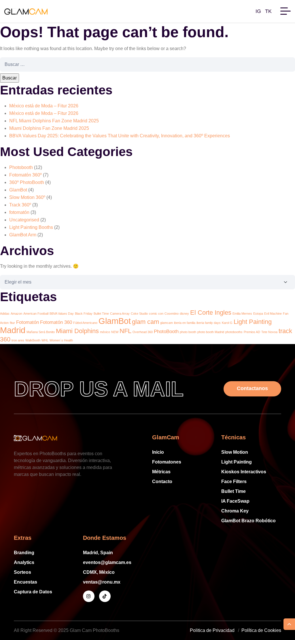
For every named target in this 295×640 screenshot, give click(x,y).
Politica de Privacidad (212, 630)
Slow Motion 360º (27, 197)
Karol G (227, 322)
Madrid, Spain (98, 552)
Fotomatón (27, 322)
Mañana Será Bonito (41, 332)
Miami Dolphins (77, 331)
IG (258, 11)
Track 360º (20, 204)
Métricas (161, 471)
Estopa (258, 313)
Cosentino (171, 313)
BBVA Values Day (62, 313)
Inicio (158, 452)
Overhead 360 (143, 332)
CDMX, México (99, 572)
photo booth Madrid (210, 332)
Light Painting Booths (31, 227)
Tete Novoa (269, 332)
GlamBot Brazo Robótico (248, 520)
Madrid (12, 330)
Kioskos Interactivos (243, 471)
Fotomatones (166, 461)
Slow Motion (234, 452)
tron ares (18, 340)
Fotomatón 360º (25, 174)
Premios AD (252, 332)
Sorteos (22, 572)
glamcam (166, 322)
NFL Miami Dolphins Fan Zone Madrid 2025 (54, 120)
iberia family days (208, 322)
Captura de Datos (33, 591)
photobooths (234, 332)
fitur (12, 322)
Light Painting (253, 321)
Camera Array (120, 313)
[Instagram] (88, 596)
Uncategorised (24, 219)
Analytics (24, 562)
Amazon (16, 313)
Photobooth (21, 167)
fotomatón (19, 212)
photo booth (188, 332)
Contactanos (252, 388)
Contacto (162, 481)
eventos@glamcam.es (107, 562)
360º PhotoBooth (26, 182)
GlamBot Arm (22, 234)
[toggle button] (285, 10)
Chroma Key (235, 510)
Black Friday (83, 313)
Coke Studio (139, 313)
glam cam (145, 321)
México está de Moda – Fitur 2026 (43, 105)
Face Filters (234, 481)
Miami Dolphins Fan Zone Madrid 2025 (49, 128)
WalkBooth (32, 340)
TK (268, 11)
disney (184, 313)
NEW (114, 332)
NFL (125, 331)
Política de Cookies (261, 630)
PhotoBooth (166, 331)
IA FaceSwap (235, 501)
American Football (35, 313)
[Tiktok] (105, 596)
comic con (156, 313)
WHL (44, 340)
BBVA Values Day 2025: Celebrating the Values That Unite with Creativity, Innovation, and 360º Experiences (119, 135)
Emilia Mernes (242, 313)
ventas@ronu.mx (101, 582)
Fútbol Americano (85, 322)
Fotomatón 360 (56, 322)
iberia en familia (184, 322)
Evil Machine (273, 313)
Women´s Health (61, 340)
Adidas (5, 313)
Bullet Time (101, 313)
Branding (24, 552)
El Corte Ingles (210, 312)
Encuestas (25, 582)
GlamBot (18, 189)
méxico (105, 332)
